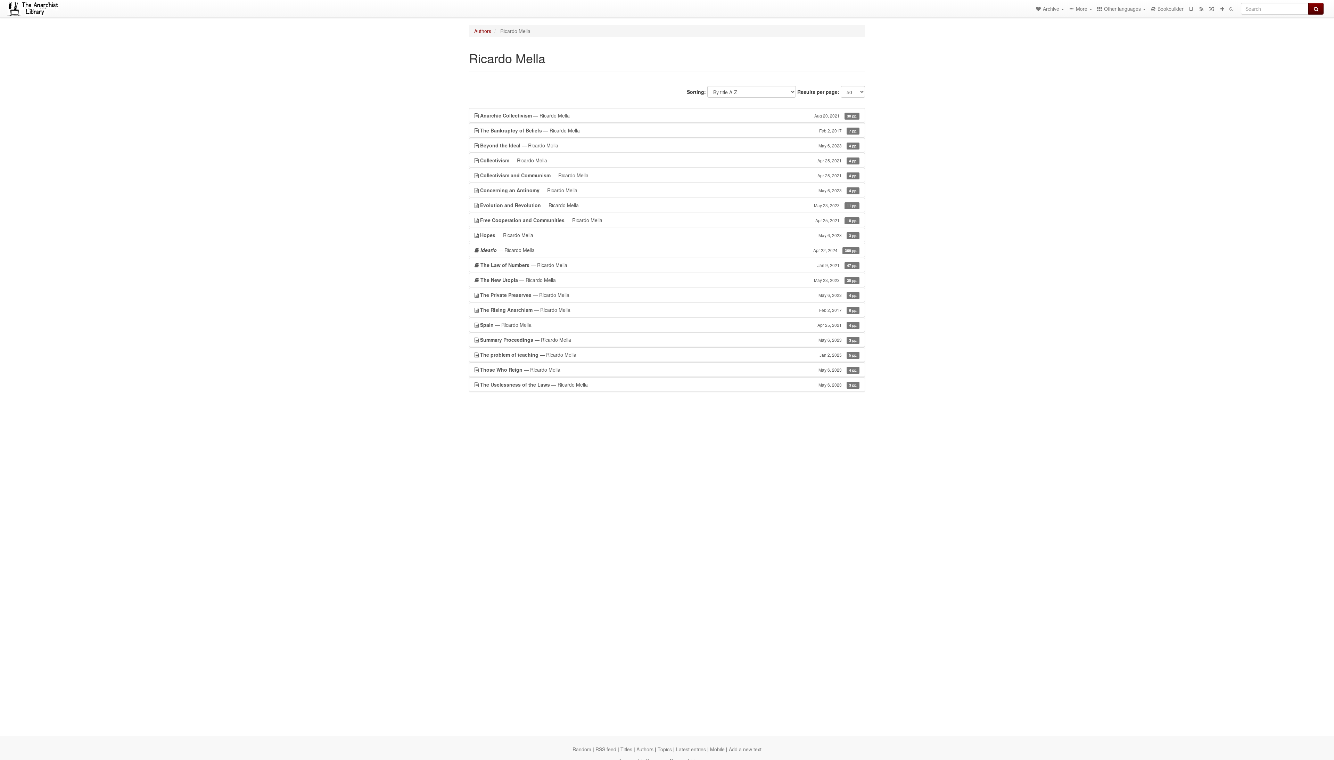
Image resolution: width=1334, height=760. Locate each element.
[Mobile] (1191, 8)
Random (582, 749)
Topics (665, 749)
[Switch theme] (1231, 8)
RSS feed (605, 749)
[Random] (1212, 8)
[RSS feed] (1201, 8)
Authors (482, 30)
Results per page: (818, 91)
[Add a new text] (1222, 8)
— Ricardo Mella (668, 115)
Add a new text (745, 749)
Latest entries (691, 749)
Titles (626, 749)
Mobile (717, 749)
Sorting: (696, 91)
